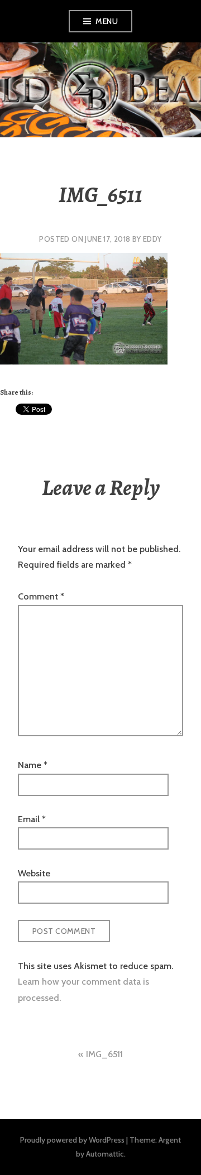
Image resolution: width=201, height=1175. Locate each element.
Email (32, 819)
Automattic (105, 1154)
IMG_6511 (104, 1054)
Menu (106, 21)
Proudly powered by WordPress (72, 1140)
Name (32, 765)
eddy (152, 238)
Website (34, 873)
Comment (41, 596)
